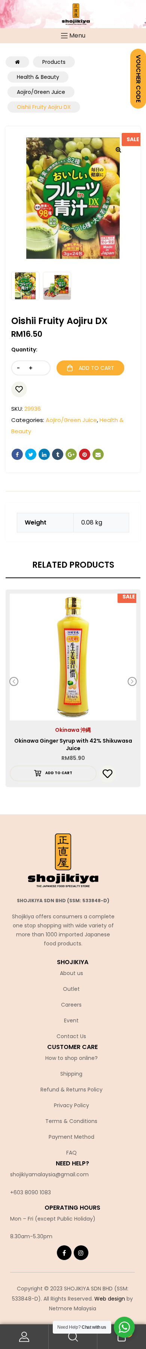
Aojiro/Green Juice (71, 420)
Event (71, 1020)
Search (73, 1337)
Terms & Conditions (71, 1121)
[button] (118, 149)
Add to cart (96, 368)
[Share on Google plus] (71, 454)
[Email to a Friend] (98, 454)
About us (71, 973)
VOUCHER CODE (138, 78)
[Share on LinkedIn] (44, 454)
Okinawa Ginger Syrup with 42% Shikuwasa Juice (73, 744)
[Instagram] (81, 1252)
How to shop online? (71, 1058)
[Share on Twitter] (30, 454)
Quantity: (24, 349)
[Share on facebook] (17, 454)
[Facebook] (64, 1252)
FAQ (71, 1152)
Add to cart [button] (58, 772)
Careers (71, 1004)
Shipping (71, 1074)
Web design (109, 1298)
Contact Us (71, 1036)
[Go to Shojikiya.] (17, 62)
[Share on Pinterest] (84, 454)
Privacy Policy (71, 1105)
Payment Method (71, 1137)
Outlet (71, 989)
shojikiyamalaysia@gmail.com (49, 1174)
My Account (24, 1337)
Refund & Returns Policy (71, 1089)
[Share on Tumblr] (57, 454)
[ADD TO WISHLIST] (19, 389)
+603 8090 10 (27, 1192)
